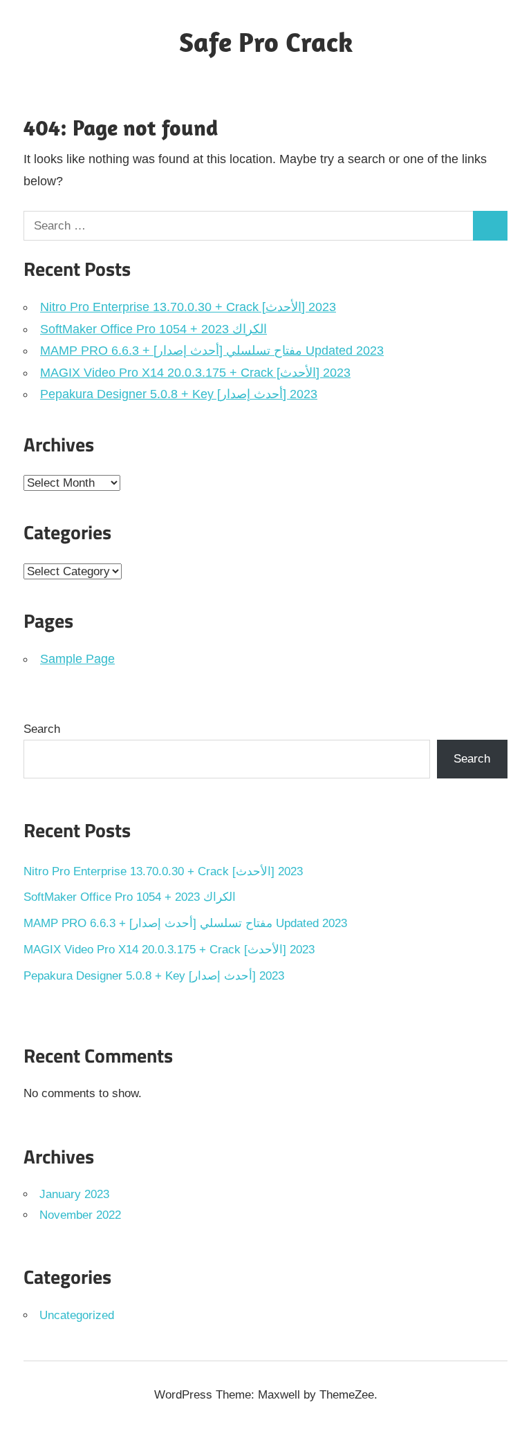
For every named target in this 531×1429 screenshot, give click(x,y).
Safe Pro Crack (266, 41)
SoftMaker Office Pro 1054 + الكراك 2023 (153, 329)
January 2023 (74, 1194)
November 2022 (80, 1215)
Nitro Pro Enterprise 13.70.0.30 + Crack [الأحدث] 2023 (188, 307)
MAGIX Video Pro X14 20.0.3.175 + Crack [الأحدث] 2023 (195, 373)
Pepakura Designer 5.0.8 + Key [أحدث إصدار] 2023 (178, 394)
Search (42, 729)
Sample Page (77, 659)
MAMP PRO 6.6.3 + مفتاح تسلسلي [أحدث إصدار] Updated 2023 (212, 350)
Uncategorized (76, 1315)
